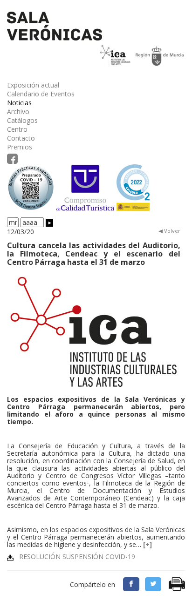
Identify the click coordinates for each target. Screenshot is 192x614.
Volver (171, 230)
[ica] (93, 332)
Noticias (19, 102)
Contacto (21, 138)
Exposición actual (33, 85)
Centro (17, 129)
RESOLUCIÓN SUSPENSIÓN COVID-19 (74, 556)
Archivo (18, 111)
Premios (19, 146)
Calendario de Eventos (41, 93)
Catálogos (22, 120)
